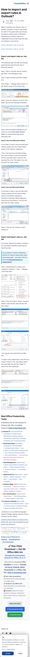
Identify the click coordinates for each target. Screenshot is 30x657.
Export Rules (15, 132)
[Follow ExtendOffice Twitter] (6, 631)
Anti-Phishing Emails (20, 496)
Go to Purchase (8, 540)
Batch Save (18, 474)
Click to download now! (17, 428)
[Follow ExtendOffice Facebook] (2, 631)
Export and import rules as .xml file (12, 49)
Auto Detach (13, 479)
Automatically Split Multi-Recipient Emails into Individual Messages (16, 457)
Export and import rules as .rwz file (12, 45)
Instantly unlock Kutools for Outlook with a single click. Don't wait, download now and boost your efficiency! (14, 522)
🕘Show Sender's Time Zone (14, 498)
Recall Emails (21, 462)
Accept (8, 653)
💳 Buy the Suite (15, 613)
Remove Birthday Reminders (14, 508)
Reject (20, 653)
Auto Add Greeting (11, 455)
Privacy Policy (11, 649)
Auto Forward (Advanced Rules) (15, 453)
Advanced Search (10, 469)
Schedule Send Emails (12, 448)
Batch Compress (15, 477)
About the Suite (15, 602)
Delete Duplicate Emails (17, 467)
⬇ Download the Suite (15, 607)
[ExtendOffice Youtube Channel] (10, 631)
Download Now (14, 537)
